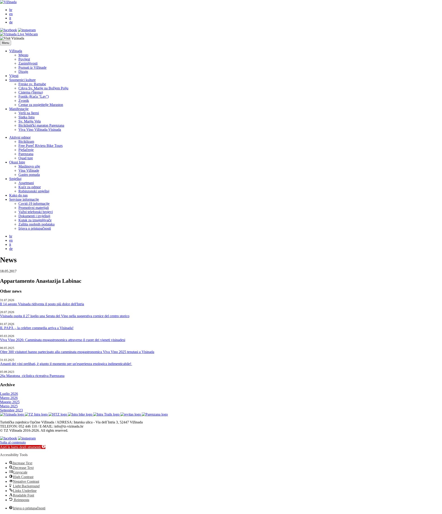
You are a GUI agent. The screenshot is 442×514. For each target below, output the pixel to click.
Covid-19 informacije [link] (33, 204)
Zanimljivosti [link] (28, 63)
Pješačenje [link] (26, 150)
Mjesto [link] (23, 55)
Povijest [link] (24, 59)
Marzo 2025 (9, 406)
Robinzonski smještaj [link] (33, 191)
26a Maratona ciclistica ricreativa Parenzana (32, 376)
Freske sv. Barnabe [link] (32, 84)
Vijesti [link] (13, 76)
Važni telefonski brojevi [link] (35, 212)
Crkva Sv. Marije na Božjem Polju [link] (43, 88)
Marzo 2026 (9, 398)
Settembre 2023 (11, 410)
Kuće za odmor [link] (29, 187)
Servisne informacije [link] (24, 199)
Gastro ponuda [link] (29, 175)
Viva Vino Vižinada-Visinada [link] (39, 129)
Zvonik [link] (23, 101)
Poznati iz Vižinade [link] (32, 67)
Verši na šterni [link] (28, 113)
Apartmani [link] (26, 183)
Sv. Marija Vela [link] (29, 121)
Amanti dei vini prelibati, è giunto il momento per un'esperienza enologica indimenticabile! (66, 364)
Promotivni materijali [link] (33, 208)
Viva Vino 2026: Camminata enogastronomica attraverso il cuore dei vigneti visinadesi (62, 340)
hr (10, 10)
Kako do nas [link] (18, 195)
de (11, 22)
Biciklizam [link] (26, 141)
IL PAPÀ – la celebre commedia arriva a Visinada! (36, 328)
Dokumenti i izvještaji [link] (34, 216)
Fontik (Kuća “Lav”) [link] (33, 96)
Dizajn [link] (23, 72)
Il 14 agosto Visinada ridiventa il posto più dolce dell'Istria (42, 304)
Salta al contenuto (13, 442)
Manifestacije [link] (19, 109)
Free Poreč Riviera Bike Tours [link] (40, 146)
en (11, 14)
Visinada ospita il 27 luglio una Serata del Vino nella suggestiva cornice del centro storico (64, 316)
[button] (5, 42)
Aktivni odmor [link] (20, 137)
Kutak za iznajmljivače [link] (35, 220)
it (10, 18)
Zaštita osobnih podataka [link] (36, 224)
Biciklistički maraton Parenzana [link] (41, 125)
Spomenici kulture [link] (22, 80)
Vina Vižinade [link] (28, 170)
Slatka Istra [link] (26, 117)
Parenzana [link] (25, 154)
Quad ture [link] (25, 158)
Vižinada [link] (15, 51)
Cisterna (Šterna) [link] (30, 92)
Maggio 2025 (10, 402)
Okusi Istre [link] (17, 162)
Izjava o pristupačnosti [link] (34, 228)
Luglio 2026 (9, 394)
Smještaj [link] (15, 179)
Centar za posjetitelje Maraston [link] (40, 105)
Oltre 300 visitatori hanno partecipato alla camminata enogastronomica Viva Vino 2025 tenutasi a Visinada (77, 352)
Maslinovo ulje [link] (29, 166)
